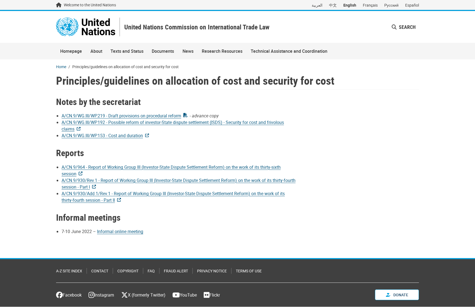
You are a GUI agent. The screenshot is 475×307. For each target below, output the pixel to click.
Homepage (71, 51)
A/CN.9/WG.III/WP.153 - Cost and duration (102, 135)
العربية (317, 5)
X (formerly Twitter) (146, 295)
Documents (163, 51)
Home (61, 66)
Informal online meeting (120, 231)
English (349, 5)
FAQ (151, 270)
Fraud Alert (176, 270)
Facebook (72, 295)
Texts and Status (127, 51)
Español (412, 5)
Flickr (214, 295)
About (96, 51)
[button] (403, 27)
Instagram (104, 295)
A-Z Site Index (69, 270)
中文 (333, 5)
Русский (391, 5)
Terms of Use (249, 270)
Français (370, 5)
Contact (99, 270)
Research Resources (222, 51)
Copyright (128, 270)
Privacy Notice (212, 270)
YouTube (188, 295)
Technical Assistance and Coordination (289, 51)
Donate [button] (400, 294)
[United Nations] (85, 27)
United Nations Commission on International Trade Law (196, 27)
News (188, 51)
